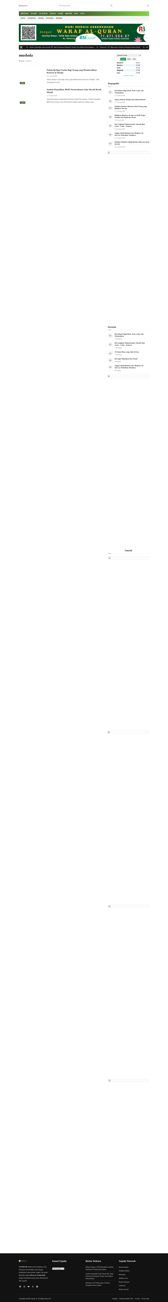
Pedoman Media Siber (126, 1298)
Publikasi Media (124, 1271)
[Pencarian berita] (111, 6)
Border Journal (123, 1289)
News (23, 18)
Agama (34, 13)
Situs (82, 13)
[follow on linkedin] (37, 1286)
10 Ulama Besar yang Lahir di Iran (127, 352)
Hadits (53, 13)
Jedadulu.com (123, 1278)
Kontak (137, 1298)
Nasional (32, 18)
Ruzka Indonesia (124, 1282)
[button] (148, 6)
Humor (59, 18)
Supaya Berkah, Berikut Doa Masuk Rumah (130, 99)
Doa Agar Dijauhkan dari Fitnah (126, 359)
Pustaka (50, 18)
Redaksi (114, 1298)
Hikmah (68, 13)
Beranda (24, 13)
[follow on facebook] (20, 1286)
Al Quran (43, 13)
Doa (76, 13)
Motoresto (122, 1274)
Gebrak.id (122, 1285)
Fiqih (60, 13)
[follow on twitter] (33, 1286)
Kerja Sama (145, 1298)
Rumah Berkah (123, 1267)
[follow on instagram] (24, 1286)
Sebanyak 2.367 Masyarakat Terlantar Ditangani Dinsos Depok (111, 47)
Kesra (41, 18)
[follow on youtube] (28, 1286)
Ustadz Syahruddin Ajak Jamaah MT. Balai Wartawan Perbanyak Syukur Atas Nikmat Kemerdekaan (53, 47)
